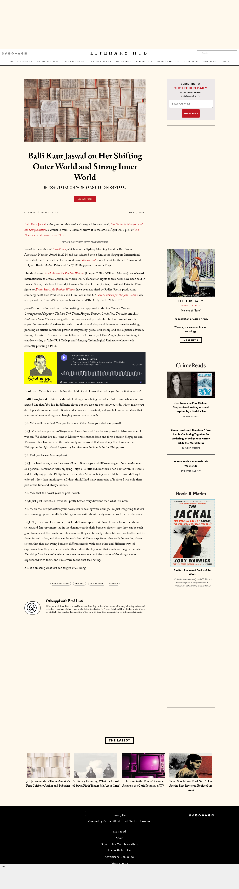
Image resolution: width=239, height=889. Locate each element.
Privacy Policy (119, 863)
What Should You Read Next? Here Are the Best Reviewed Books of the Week (190, 786)
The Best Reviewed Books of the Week (192, 572)
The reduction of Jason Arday (190, 319)
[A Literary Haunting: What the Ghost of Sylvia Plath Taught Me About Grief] (95, 774)
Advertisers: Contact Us (119, 857)
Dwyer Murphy (192, 471)
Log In (225, 61)
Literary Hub (119, 53)
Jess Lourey (192, 416)
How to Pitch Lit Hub (119, 850)
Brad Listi (79, 583)
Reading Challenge (168, 61)
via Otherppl (85, 199)
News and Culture (75, 61)
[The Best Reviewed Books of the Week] (192, 533)
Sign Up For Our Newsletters (119, 844)
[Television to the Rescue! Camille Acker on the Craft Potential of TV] (143, 774)
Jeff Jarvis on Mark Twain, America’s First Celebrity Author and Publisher (48, 784)
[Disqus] (85, 657)
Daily (190, 301)
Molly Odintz (192, 448)
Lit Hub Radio (124, 61)
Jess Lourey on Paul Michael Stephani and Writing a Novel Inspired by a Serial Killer (191, 407)
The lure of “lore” (191, 310)
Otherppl (113, 583)
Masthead (119, 831)
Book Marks (192, 61)
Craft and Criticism (21, 61)
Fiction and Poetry (48, 61)
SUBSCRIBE (191, 113)
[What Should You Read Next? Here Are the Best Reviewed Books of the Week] (190, 774)
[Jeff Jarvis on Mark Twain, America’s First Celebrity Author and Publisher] (48, 774)
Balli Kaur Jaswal (35, 224)
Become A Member (101, 61)
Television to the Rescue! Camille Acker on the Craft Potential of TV (143, 784)
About (119, 838)
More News (191, 340)
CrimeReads (210, 61)
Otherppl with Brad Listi (41, 212)
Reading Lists (144, 61)
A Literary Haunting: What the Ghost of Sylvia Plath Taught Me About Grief (95, 784)
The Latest (119, 740)
